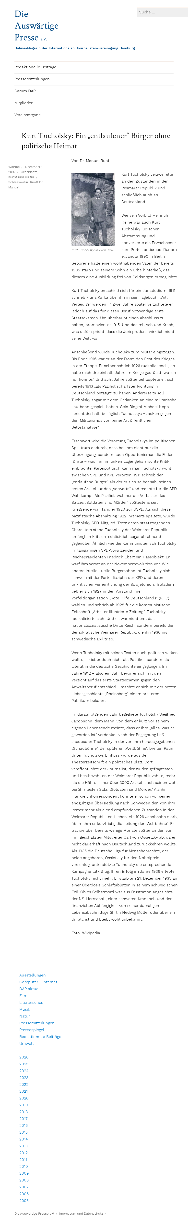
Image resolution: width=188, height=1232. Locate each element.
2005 (24, 1200)
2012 (23, 1153)
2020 (24, 1098)
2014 (23, 1139)
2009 (24, 1173)
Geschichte (29, 172)
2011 (23, 1159)
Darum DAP (24, 91)
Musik (24, 1009)
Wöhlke (14, 167)
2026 (23, 1057)
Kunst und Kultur (21, 177)
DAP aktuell (30, 989)
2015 (23, 1132)
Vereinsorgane (27, 115)
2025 (23, 1064)
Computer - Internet (38, 982)
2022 (23, 1084)
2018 (23, 1112)
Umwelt (26, 1043)
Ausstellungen (32, 975)
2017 (23, 1118)
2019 (23, 1105)
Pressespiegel (31, 1030)
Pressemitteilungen (32, 79)
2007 (24, 1187)
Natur (24, 1016)
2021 (23, 1091)
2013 (23, 1146)
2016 (23, 1125)
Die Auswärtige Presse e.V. (34, 1214)
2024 (23, 1071)
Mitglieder (23, 103)
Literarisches (31, 1002)
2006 (24, 1194)
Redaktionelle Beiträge (35, 67)
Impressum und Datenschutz (81, 1214)
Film (23, 995)
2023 (23, 1077)
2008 (24, 1180)
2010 (23, 1166)
